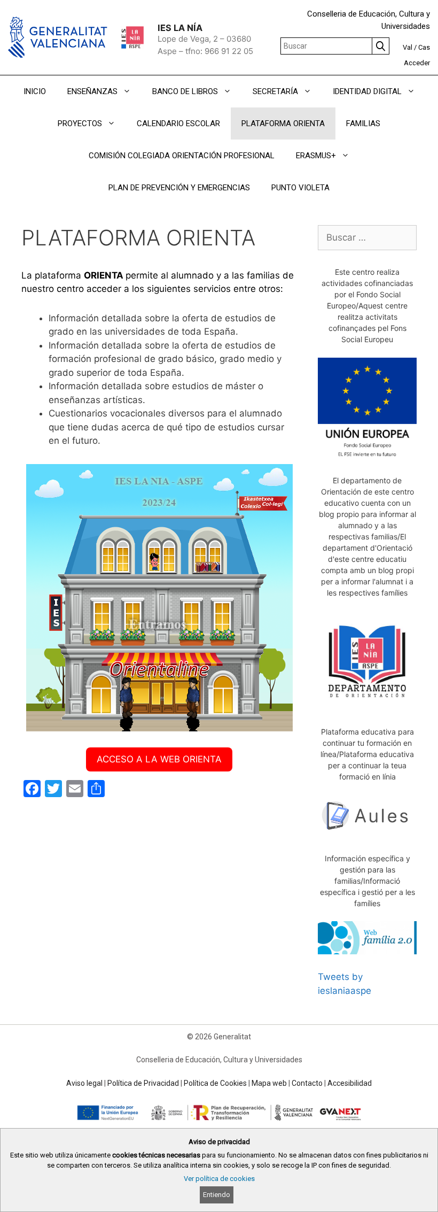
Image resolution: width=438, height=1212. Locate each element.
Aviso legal (84, 1083)
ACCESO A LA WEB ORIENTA (159, 759)
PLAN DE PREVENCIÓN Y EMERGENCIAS (179, 187)
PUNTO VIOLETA (300, 187)
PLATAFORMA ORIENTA (283, 123)
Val (407, 47)
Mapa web (269, 1083)
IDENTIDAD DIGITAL (367, 91)
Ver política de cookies (219, 1179)
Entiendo (216, 1195)
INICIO (35, 91)
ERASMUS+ (316, 155)
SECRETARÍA (275, 91)
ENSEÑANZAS (92, 91)
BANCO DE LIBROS (185, 91)
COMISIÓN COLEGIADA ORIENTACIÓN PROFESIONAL (182, 155)
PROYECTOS (80, 123)
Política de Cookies (215, 1083)
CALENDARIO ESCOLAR (178, 123)
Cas (424, 47)
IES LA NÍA (180, 27)
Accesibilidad (349, 1083)
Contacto (307, 1083)
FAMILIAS (363, 123)
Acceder (417, 63)
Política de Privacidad (143, 1083)
